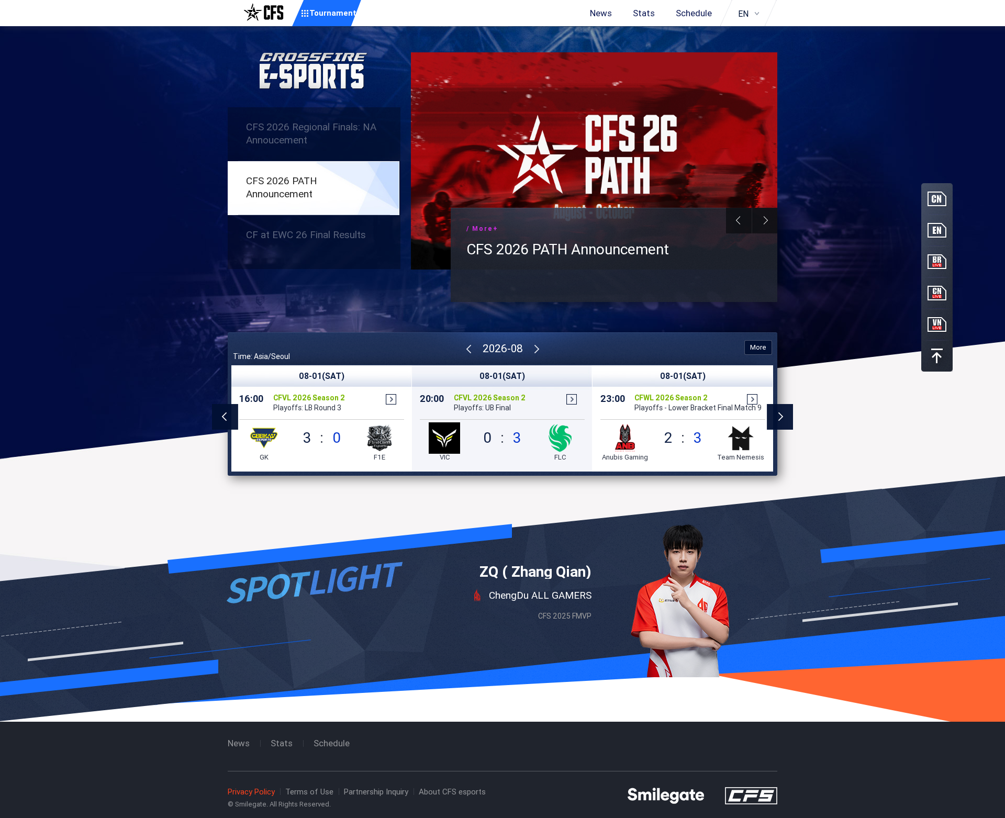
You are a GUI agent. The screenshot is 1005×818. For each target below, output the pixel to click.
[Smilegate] (666, 795)
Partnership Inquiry (376, 792)
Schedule (694, 13)
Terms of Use (309, 792)
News (601, 13)
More (758, 347)
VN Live (937, 324)
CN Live (937, 293)
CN (937, 199)
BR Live (937, 261)
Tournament (332, 13)
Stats (644, 13)
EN (743, 13)
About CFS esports (452, 792)
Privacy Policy (251, 792)
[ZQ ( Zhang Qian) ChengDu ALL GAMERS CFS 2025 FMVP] (502, 504)
